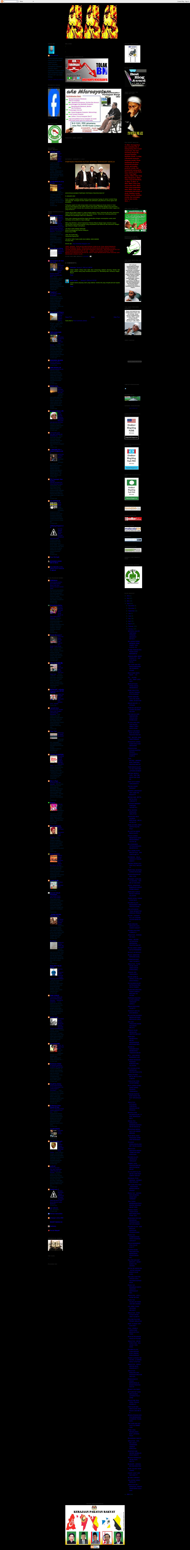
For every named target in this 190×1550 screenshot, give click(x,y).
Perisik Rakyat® (55, 1230)
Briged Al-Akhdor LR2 (56, 411)
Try (51, 1209)
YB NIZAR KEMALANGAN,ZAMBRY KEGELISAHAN (135, 1144)
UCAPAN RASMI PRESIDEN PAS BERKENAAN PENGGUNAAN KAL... (133, 1253)
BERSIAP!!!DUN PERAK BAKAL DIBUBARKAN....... (134, 686)
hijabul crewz (54, 1017)
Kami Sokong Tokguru (57, 312)
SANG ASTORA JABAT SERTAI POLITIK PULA (135, 827)
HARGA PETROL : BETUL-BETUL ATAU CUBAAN (135, 1076)
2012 (128, 598)
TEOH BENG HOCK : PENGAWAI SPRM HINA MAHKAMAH (134, 1137)
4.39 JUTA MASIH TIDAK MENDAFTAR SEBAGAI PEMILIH (135, 911)
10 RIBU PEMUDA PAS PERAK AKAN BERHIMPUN (135, 651)
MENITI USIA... (54, 386)
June (130, 616)
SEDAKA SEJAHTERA (57, 754)
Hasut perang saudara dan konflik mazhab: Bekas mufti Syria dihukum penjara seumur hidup (57, 585)
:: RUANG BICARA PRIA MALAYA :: (55, 915)
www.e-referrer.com (133, 408)
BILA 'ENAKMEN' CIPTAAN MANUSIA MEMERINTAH (134, 846)
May (129, 618)
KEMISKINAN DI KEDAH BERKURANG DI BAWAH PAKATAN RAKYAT (134, 1383)
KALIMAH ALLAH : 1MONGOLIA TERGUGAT (133, 1159)
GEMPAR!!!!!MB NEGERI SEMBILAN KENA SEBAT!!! (134, 1453)
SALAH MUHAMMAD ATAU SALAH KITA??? (134, 1245)
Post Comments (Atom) (80, 320)
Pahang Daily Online (56, 215)
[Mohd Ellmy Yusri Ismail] (54, 116)
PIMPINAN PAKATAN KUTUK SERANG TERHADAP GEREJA (90, 162)
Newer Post (68, 317)
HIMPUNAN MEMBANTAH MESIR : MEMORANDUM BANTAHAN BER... (134, 1040)
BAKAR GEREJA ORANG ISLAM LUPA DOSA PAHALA (135, 978)
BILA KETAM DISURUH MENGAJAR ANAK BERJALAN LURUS (135, 1017)
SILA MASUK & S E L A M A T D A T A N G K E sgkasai (57, 568)
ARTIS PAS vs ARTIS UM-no (61, 456)
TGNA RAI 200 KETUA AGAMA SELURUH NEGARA (134, 709)
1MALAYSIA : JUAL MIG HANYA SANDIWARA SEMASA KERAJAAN (133, 1444)
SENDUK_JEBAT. (55, 152)
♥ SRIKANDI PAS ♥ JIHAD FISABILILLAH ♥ (56, 451)
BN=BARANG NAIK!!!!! (134, 1438)
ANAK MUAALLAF (55, 367)
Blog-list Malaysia (55, 826)
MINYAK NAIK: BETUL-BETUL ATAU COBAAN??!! (135, 799)
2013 (128, 596)
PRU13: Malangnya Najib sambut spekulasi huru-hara (57, 1110)
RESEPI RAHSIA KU (56, 1222)
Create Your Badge (52, 118)
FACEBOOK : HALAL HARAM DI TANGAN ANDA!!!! (134, 859)
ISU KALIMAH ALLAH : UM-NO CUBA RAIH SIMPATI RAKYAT (134, 1173)
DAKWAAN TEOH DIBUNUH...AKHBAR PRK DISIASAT (135, 1180)
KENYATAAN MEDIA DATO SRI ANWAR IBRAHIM (134, 1131)
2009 (128, 1494)
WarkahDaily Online (56, 605)
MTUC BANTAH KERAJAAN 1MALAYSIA (132, 812)
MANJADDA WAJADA (56, 360)
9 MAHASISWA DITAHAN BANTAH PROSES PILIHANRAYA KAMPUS (134, 752)
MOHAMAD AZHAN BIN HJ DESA (56, 562)
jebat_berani (54, 55)
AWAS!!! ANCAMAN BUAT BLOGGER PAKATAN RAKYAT (134, 733)
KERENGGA (53, 580)
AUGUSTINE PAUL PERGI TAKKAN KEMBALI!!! (133, 1402)
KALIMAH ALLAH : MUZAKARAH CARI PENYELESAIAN (134, 904)
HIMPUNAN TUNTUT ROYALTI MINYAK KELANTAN (134, 894)
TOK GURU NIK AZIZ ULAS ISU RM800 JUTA (134, 1425)
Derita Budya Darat (59, 504)
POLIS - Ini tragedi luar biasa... (61, 1047)
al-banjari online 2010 (56, 1218)
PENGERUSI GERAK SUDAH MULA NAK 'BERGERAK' (134, 743)
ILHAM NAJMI (54, 880)
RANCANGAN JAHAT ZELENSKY (61, 734)
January (130, 629)
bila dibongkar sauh (56, 1141)
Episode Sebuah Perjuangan (55, 893)
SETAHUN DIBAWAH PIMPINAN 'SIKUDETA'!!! (134, 805)
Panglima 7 (53, 292)
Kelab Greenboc (55, 854)
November (131, 608)
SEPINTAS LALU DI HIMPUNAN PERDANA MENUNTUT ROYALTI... (134, 635)
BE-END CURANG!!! (134, 1477)
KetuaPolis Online (55, 1084)
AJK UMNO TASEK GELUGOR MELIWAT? (133, 1308)
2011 (128, 601)
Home (93, 317)
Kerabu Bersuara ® (56, 635)
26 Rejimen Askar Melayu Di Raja (55, 1106)
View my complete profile (56, 79)
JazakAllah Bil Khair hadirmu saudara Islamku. (61, 317)
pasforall (52, 1166)
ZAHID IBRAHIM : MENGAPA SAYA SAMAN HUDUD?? (134, 926)
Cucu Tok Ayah (54, 557)
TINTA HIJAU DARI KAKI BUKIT (55, 333)
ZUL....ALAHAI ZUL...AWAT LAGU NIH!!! (134, 679)
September (131, 611)
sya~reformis (54, 1208)
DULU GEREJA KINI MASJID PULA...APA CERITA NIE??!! (135, 852)
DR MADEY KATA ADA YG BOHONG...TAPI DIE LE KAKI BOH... (134, 881)
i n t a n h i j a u (55, 432)
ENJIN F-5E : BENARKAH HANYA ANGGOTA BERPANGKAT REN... (134, 1289)
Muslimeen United (55, 1064)
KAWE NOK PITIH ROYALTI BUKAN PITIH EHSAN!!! (134, 692)
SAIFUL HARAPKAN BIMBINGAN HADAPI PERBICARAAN (135, 887)
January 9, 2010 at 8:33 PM (88, 280)
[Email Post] (90, 256)
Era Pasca (53, 941)
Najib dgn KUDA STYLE (60, 1132)
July (129, 613)
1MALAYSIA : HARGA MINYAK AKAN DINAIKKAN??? (134, 1366)
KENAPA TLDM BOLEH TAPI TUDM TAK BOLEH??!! (135, 792)
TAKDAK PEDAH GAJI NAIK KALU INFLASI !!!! (135, 865)
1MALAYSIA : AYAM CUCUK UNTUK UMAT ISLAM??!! (134, 1314)
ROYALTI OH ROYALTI (134, 952)
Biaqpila (52, 802)
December (131, 605)
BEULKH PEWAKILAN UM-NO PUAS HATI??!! (134, 1459)
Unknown (73, 267)
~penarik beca (54, 708)
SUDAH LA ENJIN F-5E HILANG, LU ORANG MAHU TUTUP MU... (135, 1360)
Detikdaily (53, 1226)
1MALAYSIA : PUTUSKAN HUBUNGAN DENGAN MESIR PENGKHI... (133, 1106)
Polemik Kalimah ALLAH (57, 369)
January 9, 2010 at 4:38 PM (84, 267)
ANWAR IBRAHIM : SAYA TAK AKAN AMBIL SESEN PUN (134, 698)
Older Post (117, 317)
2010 (128, 603)
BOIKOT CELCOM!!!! (134, 1389)
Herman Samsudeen (56, 1213)
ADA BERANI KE (55, 501)
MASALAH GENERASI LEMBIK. (61, 251)
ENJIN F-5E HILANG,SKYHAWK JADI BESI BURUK (134, 1302)
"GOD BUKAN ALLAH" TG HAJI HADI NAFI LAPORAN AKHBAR (134, 769)
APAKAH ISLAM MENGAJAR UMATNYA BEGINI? (134, 1032)
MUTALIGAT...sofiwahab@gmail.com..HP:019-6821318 (57, 691)
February (131, 626)
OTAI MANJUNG (55, 1043)
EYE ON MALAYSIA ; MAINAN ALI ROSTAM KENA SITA (135, 1070)
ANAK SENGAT (54, 995)
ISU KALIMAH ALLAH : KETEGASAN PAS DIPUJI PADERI (134, 985)
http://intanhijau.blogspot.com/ (81, 243)
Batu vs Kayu (54, 781)
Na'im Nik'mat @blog (56, 248)
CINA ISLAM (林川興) (56, 663)
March (130, 623)
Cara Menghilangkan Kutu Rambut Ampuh (60, 921)
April (129, 621)
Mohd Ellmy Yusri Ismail (53, 87)
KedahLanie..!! (54, 1189)
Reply (71, 275)
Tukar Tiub (53, 731)
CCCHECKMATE (55, 1129)
